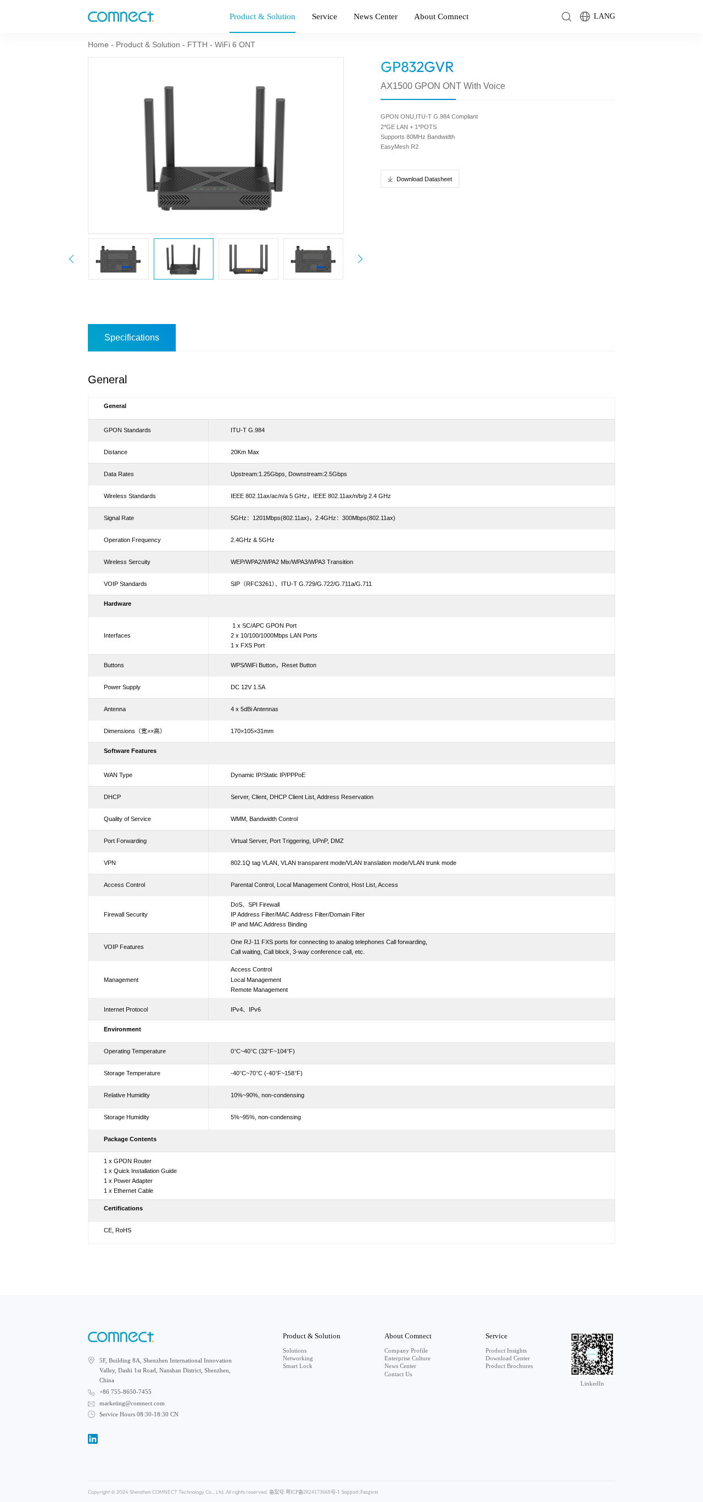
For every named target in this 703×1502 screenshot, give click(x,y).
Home (98, 44)
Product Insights (506, 1351)
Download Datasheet (424, 179)
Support (350, 1492)
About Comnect (441, 16)
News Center (376, 16)
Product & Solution (262, 16)
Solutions (294, 1351)
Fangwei (369, 1492)
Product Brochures (509, 1366)
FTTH (197, 44)
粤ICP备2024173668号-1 (313, 1492)
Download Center (508, 1358)
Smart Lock (298, 1366)
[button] (360, 259)
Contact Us (398, 1374)
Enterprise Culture (407, 1358)
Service (324, 16)
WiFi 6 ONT (235, 44)
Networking (298, 1358)
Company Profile (406, 1351)
